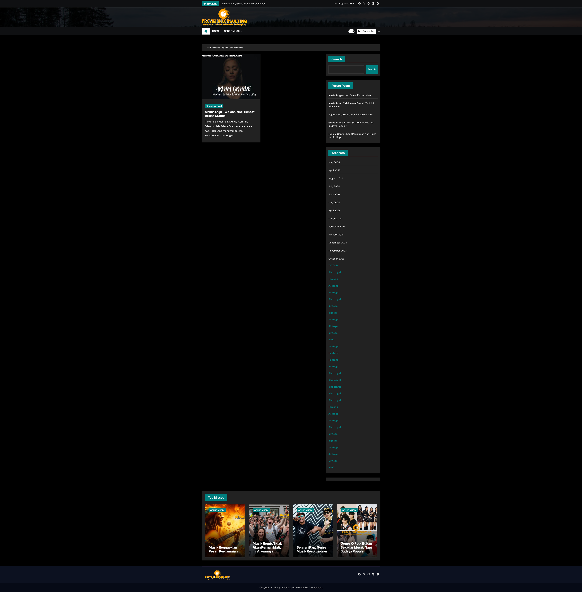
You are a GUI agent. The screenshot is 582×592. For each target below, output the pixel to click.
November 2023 (337, 250)
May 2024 (334, 202)
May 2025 (334, 162)
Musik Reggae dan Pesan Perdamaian (349, 95)
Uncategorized (214, 106)
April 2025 (334, 170)
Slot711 (332, 339)
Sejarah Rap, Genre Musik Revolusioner (350, 114)
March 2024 (335, 218)
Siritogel (333, 306)
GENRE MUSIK (232, 31)
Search (336, 59)
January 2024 (336, 234)
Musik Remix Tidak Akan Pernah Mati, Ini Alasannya (267, 547)
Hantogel (333, 292)
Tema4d (333, 279)
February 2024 (337, 226)
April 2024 (334, 210)
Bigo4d (332, 312)
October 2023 (336, 258)
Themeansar (315, 587)
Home (209, 47)
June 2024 (334, 194)
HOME (215, 31)
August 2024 (335, 178)
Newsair (300, 587)
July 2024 (334, 186)
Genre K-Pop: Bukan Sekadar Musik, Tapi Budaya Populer (356, 547)
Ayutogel (333, 285)
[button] (379, 31)
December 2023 (337, 242)
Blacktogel (334, 272)
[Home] (206, 31)
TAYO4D (333, 265)
